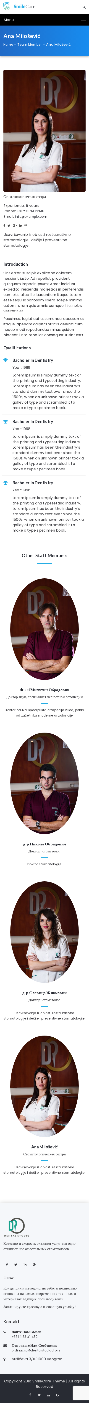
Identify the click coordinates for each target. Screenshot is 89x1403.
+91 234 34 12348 (30, 211)
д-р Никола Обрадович (44, 843)
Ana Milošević (44, 1146)
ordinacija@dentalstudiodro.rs (36, 1350)
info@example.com (31, 216)
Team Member (29, 44)
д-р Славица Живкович (44, 992)
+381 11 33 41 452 (24, 1336)
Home (8, 44)
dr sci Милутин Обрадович (45, 689)
